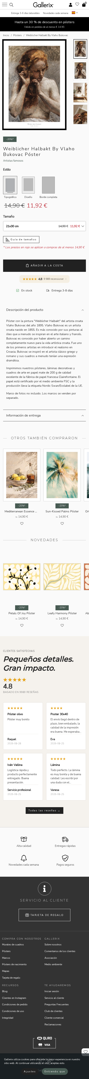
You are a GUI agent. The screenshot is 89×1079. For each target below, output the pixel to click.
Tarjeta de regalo (47, 915)
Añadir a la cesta (47, 265)
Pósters (6, 951)
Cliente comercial (54, 1017)
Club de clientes (53, 1011)
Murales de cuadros (13, 944)
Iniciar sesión (51, 991)
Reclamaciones (52, 1024)
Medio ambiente (53, 964)
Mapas (5, 971)
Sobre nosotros (52, 944)
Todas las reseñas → (44, 810)
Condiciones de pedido (15, 1004)
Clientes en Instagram (14, 998)
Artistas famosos (13, 161)
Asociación (50, 958)
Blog (4, 991)
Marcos (6, 958)
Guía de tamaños (23, 239)
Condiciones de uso (13, 1011)
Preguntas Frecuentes (56, 1004)
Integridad (7, 1017)
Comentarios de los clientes (59, 951)
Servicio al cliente (54, 998)
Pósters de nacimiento (14, 964)
